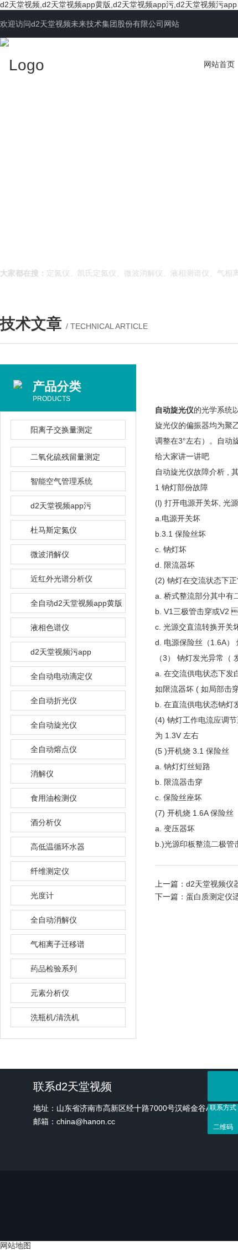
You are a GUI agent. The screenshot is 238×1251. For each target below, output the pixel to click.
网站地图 (15, 1245)
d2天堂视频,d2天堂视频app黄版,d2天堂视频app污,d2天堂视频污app (118, 4)
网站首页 (219, 64)
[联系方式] (223, 1086)
